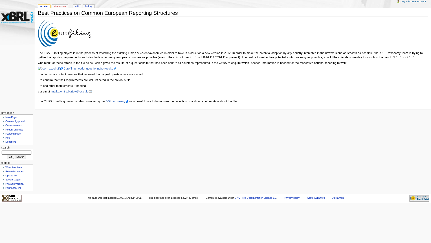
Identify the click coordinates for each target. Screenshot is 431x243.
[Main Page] (17, 17)
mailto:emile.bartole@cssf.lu (69, 91)
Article (44, 6)
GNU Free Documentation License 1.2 (255, 197)
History (88, 6)
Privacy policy (292, 197)
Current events (13, 125)
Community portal (14, 121)
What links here (13, 167)
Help (7, 137)
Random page (13, 133)
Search (5, 147)
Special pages (13, 179)
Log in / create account (413, 1)
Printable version (14, 183)
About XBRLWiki (316, 197)
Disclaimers (338, 197)
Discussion (60, 6)
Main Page (11, 117)
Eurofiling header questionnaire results (88, 68)
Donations (10, 141)
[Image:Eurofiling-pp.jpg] (64, 33)
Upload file (11, 175)
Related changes (14, 171)
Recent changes (14, 129)
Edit (77, 6)
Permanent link (13, 188)
